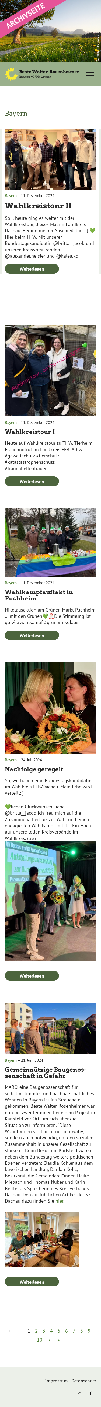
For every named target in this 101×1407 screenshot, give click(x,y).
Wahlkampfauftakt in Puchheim (39, 595)
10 (39, 1340)
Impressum (56, 1380)
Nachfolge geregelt (34, 769)
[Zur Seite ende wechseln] (59, 1340)
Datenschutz (83, 1380)
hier (59, 1201)
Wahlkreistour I (30, 431)
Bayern (11, 195)
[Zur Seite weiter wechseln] (49, 1340)
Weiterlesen (32, 269)
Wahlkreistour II (38, 205)
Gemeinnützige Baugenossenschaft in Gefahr (45, 1072)
